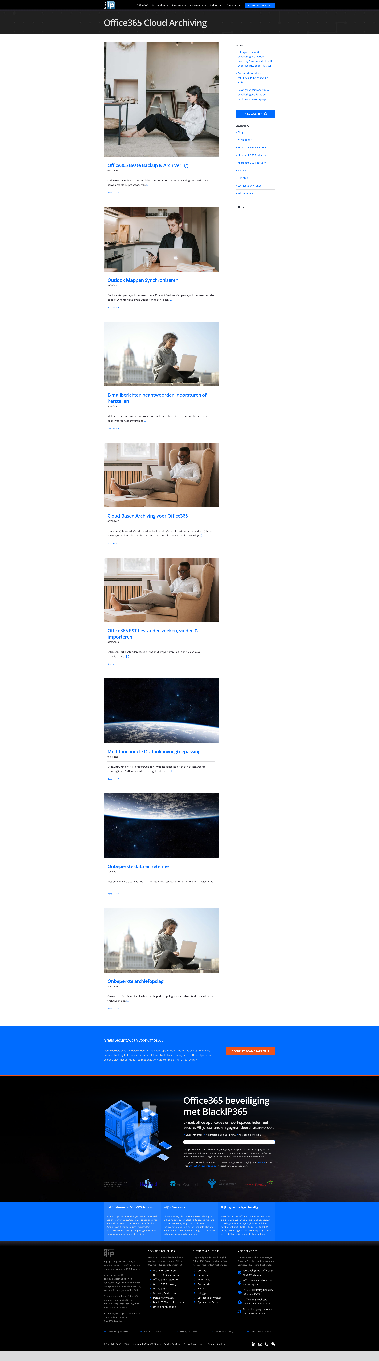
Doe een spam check (197, 1050)
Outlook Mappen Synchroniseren (142, 280)
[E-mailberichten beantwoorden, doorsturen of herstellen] (161, 354)
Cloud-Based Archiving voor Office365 (147, 515)
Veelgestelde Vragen (250, 185)
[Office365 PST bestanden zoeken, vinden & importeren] (161, 590)
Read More (112, 192)
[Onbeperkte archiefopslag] (161, 940)
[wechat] (273, 1344)
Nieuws (242, 170)
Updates (243, 178)
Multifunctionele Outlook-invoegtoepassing (153, 751)
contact (261, 1162)
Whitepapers (245, 193)
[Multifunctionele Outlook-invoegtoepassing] (161, 710)
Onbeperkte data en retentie (138, 866)
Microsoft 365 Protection (253, 155)
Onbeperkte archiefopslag (135, 981)
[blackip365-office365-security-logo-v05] (109, 1250)
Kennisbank (245, 139)
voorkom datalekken (146, 1055)
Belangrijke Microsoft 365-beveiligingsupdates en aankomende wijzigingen (254, 94)
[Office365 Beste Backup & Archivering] (161, 99)
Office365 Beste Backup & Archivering (147, 165)
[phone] (266, 1344)
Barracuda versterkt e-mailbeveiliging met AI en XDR (253, 78)
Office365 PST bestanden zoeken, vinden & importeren (152, 633)
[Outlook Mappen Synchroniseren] (161, 239)
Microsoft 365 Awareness (253, 147)
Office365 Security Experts (202, 1166)
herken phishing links (117, 1055)
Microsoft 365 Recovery (252, 162)
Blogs (241, 132)
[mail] (260, 1344)
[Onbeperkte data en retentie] (161, 825)
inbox (179, 1050)
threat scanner (190, 1059)
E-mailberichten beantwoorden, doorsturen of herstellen (157, 398)
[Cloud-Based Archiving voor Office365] (161, 475)
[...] (147, 185)
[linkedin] (253, 1344)
